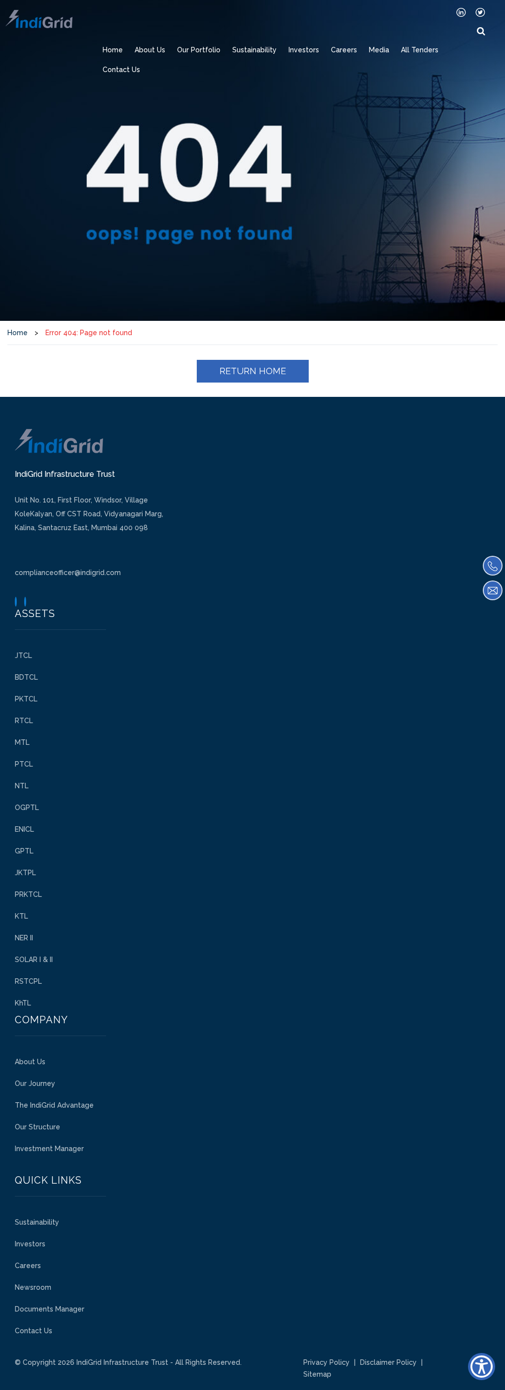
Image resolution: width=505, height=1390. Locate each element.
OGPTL (27, 807)
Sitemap (317, 1374)
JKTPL (25, 873)
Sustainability (254, 50)
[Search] (481, 32)
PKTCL (26, 699)
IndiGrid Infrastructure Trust (122, 1362)
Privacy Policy (326, 1362)
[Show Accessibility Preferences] (481, 1366)
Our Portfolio (198, 50)
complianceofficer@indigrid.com (68, 573)
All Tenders (419, 50)
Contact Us (121, 70)
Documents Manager (49, 1309)
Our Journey (35, 1083)
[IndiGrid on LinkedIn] (461, 12)
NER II (24, 938)
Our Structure (37, 1127)
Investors (304, 50)
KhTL (23, 1003)
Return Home (252, 371)
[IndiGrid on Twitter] (480, 12)
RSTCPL (28, 981)
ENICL (24, 829)
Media (379, 50)
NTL (22, 786)
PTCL (24, 764)
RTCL (24, 721)
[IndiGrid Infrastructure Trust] (38, 19)
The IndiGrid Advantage (54, 1105)
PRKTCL (28, 894)
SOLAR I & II (34, 960)
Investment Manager (49, 1149)
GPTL (24, 851)
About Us (150, 50)
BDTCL (26, 677)
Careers (344, 50)
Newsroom (33, 1287)
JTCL (23, 655)
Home (113, 50)
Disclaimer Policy (388, 1362)
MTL (22, 742)
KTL (21, 916)
